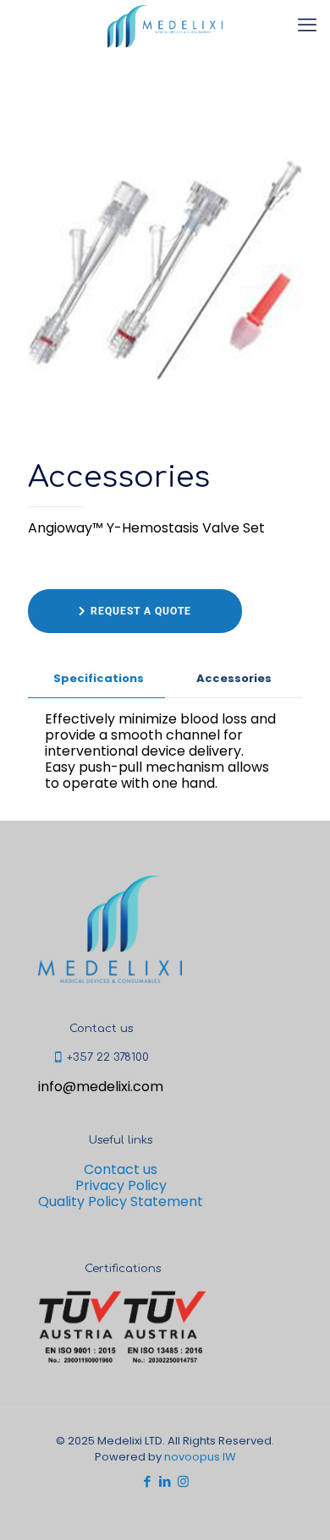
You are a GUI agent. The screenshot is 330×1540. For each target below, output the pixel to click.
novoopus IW (200, 1457)
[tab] (96, 679)
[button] (135, 611)
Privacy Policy (121, 1185)
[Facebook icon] (147, 1481)
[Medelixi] (165, 25)
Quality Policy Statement (120, 1201)
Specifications (98, 678)
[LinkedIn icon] (165, 1481)
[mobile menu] (307, 25)
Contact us (120, 1169)
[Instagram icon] (183, 1481)
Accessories (234, 678)
